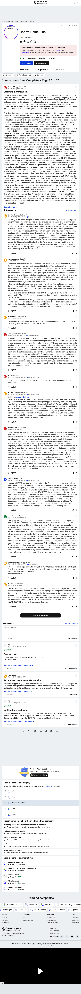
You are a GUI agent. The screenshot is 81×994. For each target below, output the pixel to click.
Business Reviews (55, 933)
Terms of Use (75, 917)
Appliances (49, 786)
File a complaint (41, 63)
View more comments (40, 615)
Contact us (5, 920)
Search (73, 3)
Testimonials (5, 922)
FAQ (24, 917)
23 (46, 731)
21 (35, 731)
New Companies (54, 930)
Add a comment (71, 210)
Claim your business (52, 922)
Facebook (62, 936)
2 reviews (58, 50)
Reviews (24, 70)
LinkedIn (77, 936)
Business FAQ (51, 917)
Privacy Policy (75, 920)
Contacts (59, 70)
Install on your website (39, 775)
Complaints (41, 70)
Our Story (4, 917)
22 (41, 731)
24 (51, 731)
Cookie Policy (75, 922)
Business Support (51, 920)
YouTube (72, 936)
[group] (8, 75)
